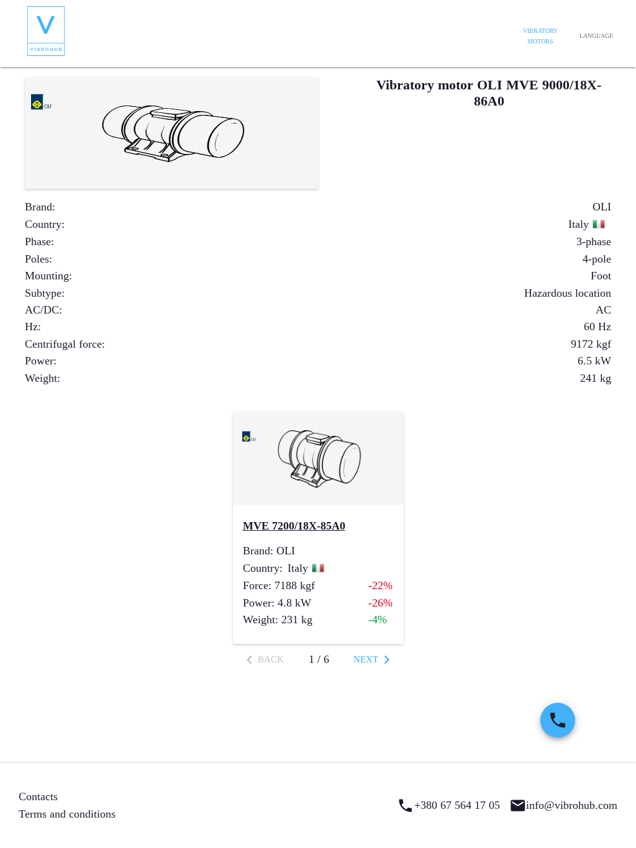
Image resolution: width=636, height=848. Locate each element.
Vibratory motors (540, 36)
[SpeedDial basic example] (557, 720)
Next (365, 659)
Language (596, 35)
